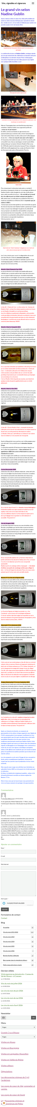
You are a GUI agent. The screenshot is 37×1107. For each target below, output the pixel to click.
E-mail (3, 856)
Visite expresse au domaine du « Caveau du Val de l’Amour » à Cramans (17, 975)
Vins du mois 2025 (18, 946)
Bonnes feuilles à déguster (18, 955)
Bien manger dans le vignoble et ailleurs (18, 960)
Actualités (18, 927)
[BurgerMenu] (32, 3)
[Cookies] (4, 1103)
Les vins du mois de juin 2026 (12, 991)
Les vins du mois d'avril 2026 (12, 1005)
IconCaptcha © (30, 905)
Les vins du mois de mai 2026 (12, 998)
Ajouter (4, 909)
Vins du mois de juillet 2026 (11, 984)
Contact (4, 918)
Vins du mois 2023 (18, 937)
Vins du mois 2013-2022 (18, 932)
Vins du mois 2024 (18, 941)
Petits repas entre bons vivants (18, 965)
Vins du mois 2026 (18, 951)
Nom (2, 848)
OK (33, 1018)
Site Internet (4, 864)
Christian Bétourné (8, 798)
